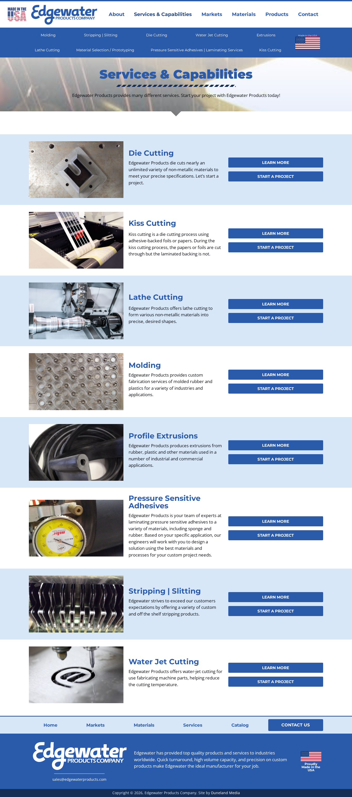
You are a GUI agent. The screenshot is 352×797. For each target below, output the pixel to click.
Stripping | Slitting (101, 35)
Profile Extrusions (163, 435)
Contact (308, 14)
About (116, 14)
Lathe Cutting (47, 50)
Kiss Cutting (270, 50)
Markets (212, 14)
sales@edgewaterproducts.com (79, 779)
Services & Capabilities (163, 14)
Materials (244, 14)
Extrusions (266, 35)
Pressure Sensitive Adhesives (164, 502)
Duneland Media (225, 792)
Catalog (240, 725)
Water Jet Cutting (212, 35)
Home (50, 725)
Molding (48, 35)
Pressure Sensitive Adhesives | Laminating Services (197, 50)
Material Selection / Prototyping (105, 50)
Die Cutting (156, 35)
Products (276, 14)
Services (192, 725)
